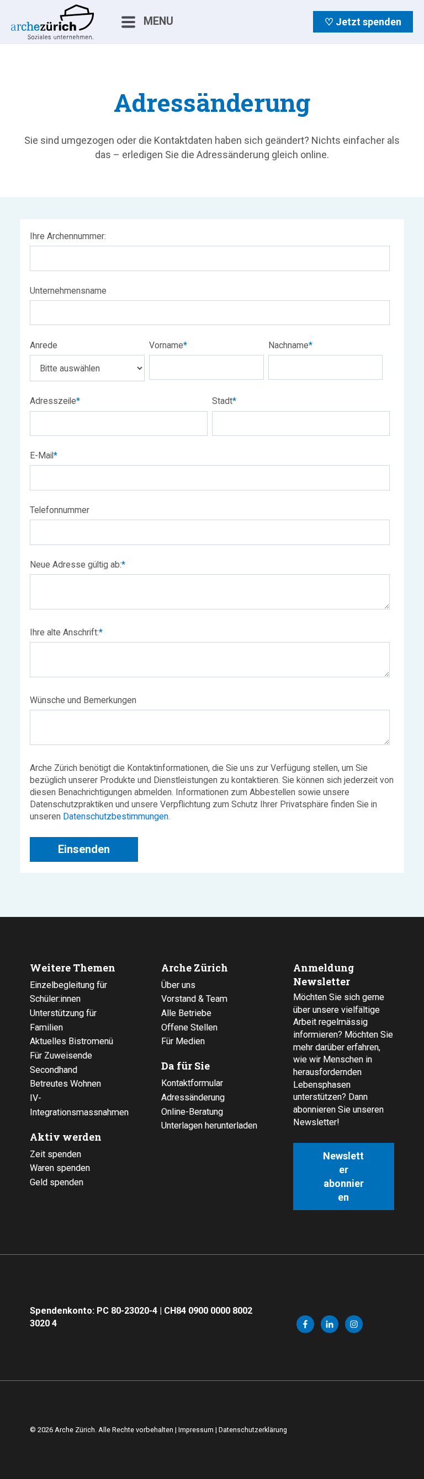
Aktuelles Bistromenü (71, 1041)
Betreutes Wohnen (65, 1083)
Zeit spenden (55, 1154)
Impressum (196, 1430)
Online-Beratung (192, 1111)
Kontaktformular (192, 1083)
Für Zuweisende (61, 1055)
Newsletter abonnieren (343, 1176)
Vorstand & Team (194, 999)
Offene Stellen (189, 1027)
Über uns (178, 985)
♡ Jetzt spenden (363, 22)
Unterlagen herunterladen (209, 1125)
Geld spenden (56, 1182)
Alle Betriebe (186, 1013)
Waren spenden (60, 1168)
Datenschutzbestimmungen (115, 816)
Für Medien (183, 1041)
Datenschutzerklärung (253, 1430)
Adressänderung (193, 1097)
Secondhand (53, 1070)
